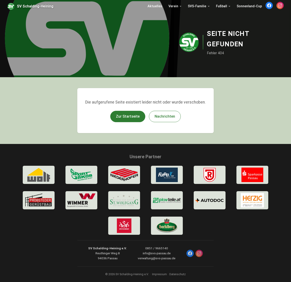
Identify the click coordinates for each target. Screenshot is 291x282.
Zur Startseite (128, 116)
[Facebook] (269, 5)
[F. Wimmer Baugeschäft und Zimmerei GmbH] (81, 200)
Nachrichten (165, 116)
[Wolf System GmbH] (39, 175)
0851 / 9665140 (156, 248)
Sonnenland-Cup (249, 6)
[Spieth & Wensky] (124, 226)
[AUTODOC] (210, 200)
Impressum (159, 274)
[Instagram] (280, 5)
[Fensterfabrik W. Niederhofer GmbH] (124, 175)
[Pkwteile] (167, 200)
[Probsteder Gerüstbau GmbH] (39, 200)
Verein (173, 6)
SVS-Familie (197, 6)
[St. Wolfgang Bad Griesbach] (124, 200)
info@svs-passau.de (157, 253)
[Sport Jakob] (81, 175)
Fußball (221, 6)
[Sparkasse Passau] (252, 175)
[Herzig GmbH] (252, 200)
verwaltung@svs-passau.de (157, 258)
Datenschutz (177, 274)
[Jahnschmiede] (210, 175)
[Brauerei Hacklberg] (167, 226)
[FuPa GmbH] (167, 175)
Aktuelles (155, 6)
